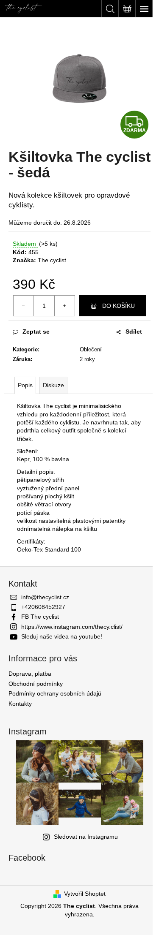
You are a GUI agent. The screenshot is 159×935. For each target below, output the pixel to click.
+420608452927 (43, 606)
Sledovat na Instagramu (86, 836)
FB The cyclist (40, 616)
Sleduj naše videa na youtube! (61, 636)
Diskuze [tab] (53, 385)
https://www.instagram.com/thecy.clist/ (72, 626)
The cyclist (52, 260)
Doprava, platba (29, 673)
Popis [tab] (25, 385)
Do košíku (118, 305)
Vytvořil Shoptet (85, 893)
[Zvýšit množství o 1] (64, 306)
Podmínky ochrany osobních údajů (54, 693)
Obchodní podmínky (35, 683)
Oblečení (91, 349)
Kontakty (20, 703)
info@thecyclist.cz (45, 597)
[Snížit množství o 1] (24, 306)
